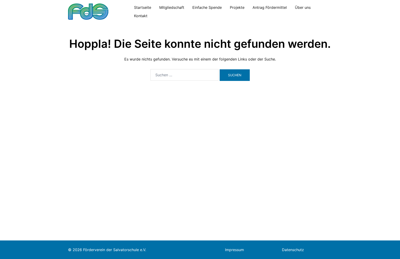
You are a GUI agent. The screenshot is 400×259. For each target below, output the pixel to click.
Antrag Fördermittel (270, 7)
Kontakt (140, 15)
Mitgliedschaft (171, 7)
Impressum (234, 249)
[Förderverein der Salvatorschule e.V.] (88, 11)
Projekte (237, 7)
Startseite (142, 7)
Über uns (303, 7)
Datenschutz (293, 249)
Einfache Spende (207, 7)
